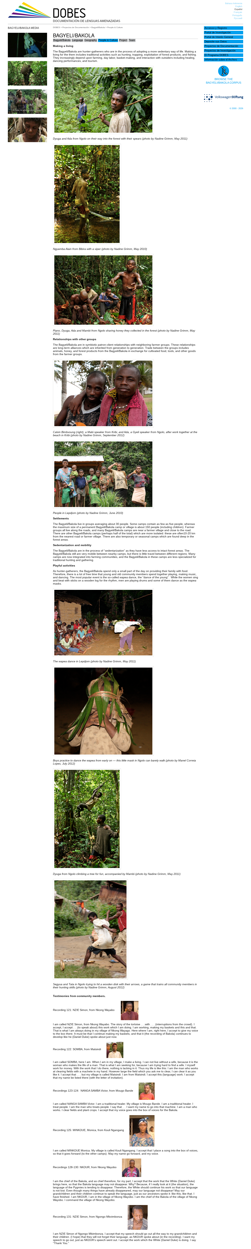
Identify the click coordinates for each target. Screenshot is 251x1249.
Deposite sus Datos (216, 41)
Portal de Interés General (219, 37)
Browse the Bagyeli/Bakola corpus (223, 81)
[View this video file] (27, 56)
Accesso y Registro (216, 28)
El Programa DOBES (216, 55)
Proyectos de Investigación (220, 50)
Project (123, 40)
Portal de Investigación (218, 32)
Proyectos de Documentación (221, 46)
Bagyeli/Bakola (98, 27)
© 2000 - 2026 (236, 108)
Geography (91, 40)
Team (132, 40)
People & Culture (108, 40)
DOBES (56, 27)
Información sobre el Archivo (221, 59)
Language (77, 40)
